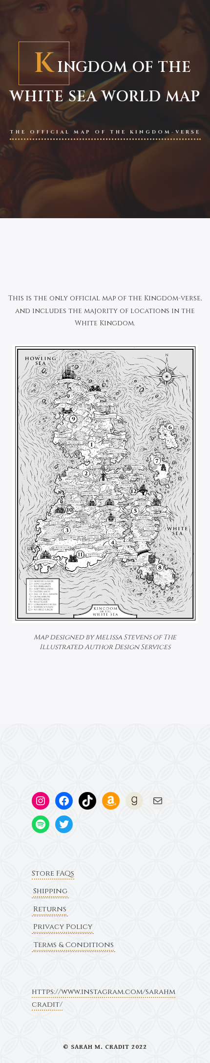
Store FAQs (53, 873)
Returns (49, 909)
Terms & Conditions (73, 945)
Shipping (50, 891)
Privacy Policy (62, 927)
